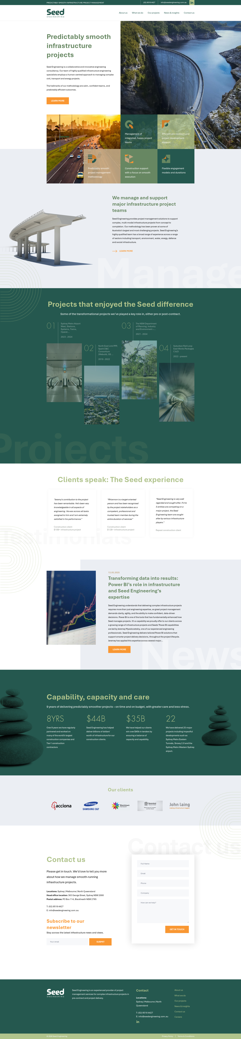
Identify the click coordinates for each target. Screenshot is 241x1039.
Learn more (57, 100)
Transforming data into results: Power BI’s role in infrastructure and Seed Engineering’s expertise (144, 587)
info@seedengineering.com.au (64, 910)
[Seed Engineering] (55, 13)
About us (123, 12)
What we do (137, 12)
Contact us (189, 12)
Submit (100, 941)
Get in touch (177, 929)
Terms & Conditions (186, 1036)
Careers (178, 1017)
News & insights (171, 12)
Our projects (154, 12)
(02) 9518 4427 (56, 906)
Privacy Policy (167, 1036)
